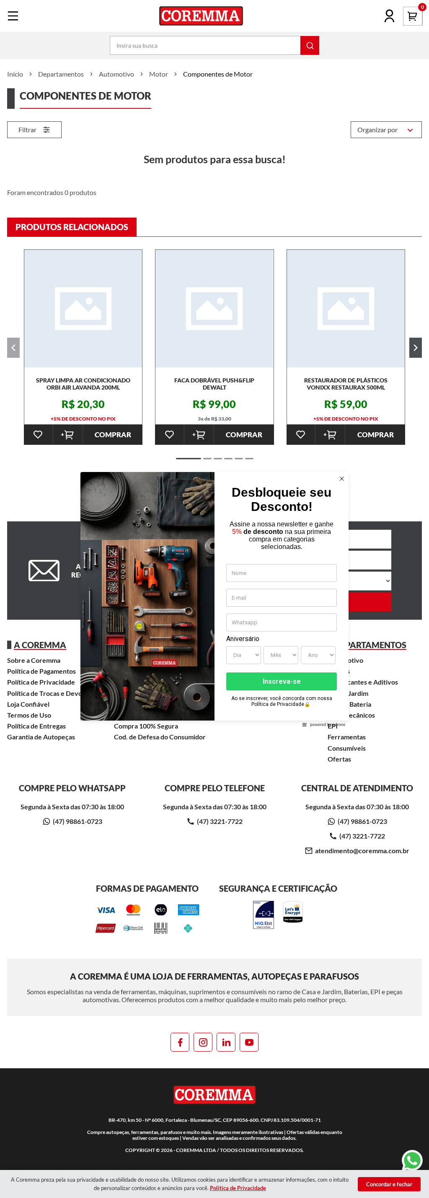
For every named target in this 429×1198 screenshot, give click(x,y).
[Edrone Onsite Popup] (214, 599)
